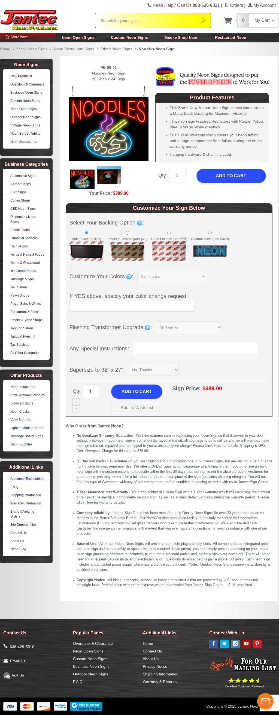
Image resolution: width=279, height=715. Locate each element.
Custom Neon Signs (129, 37)
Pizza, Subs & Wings (25, 304)
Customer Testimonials (27, 479)
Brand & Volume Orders (22, 514)
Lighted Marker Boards (27, 428)
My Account (264, 5)
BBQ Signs (18, 192)
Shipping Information (25, 495)
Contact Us (18, 533)
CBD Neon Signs (23, 209)
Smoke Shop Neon (181, 37)
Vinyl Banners (20, 420)
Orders (236, 5)
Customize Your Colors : (101, 276)
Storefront (18, 37)
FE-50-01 (109, 67)
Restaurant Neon (230, 37)
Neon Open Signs (78, 37)
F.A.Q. (14, 487)
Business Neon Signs (26, 92)
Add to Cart (231, 175)
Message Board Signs (26, 436)
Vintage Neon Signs (25, 125)
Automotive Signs (23, 176)
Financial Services (24, 238)
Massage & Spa (22, 279)
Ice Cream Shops (23, 271)
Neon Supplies (21, 444)
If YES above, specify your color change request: (128, 296)
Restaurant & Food (24, 312)
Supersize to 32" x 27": (97, 370)
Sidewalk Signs (21, 403)
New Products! (21, 76)
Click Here (213, 446)
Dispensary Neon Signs (23, 219)
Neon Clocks (19, 411)
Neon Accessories (23, 142)
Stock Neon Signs (32, 49)
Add (137, 391)
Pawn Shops (19, 295)
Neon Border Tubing (25, 133)
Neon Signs (26, 64)
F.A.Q (78, 681)
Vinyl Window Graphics (27, 395)
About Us (17, 541)
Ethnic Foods (20, 230)
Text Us (17, 675)
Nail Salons (19, 287)
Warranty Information (25, 503)
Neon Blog (18, 549)
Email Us (17, 661)
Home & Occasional (25, 263)
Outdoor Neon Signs (25, 117)
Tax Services (19, 345)
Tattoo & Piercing (22, 336)
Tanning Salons (22, 328)
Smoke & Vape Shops (26, 320)
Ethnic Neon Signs (116, 49)
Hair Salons (19, 246)
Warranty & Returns (160, 681)
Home (5, 49)
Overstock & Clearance (27, 84)
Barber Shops (20, 184)
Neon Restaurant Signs (74, 49)
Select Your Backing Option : (106, 223)
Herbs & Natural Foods (27, 254)
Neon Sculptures (22, 387)
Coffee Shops (20, 200)
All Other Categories (25, 353)
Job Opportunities (23, 525)
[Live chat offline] (265, 701)
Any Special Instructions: (99, 348)
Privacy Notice (155, 666)
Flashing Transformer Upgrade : (110, 327)
